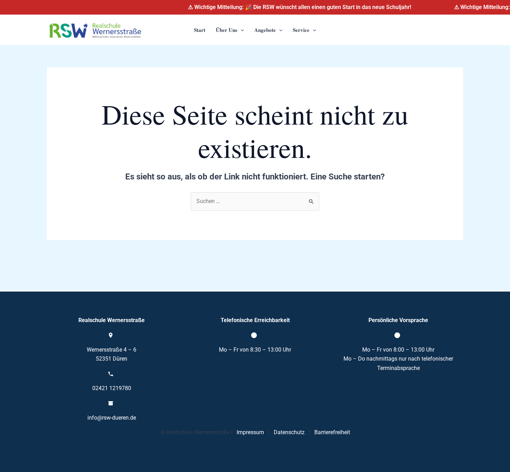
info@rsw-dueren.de (111, 417)
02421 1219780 (111, 388)
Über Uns (226, 30)
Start (199, 30)
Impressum (250, 432)
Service (301, 30)
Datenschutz (289, 432)
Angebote (265, 30)
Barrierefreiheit (332, 432)
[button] (240, 30)
